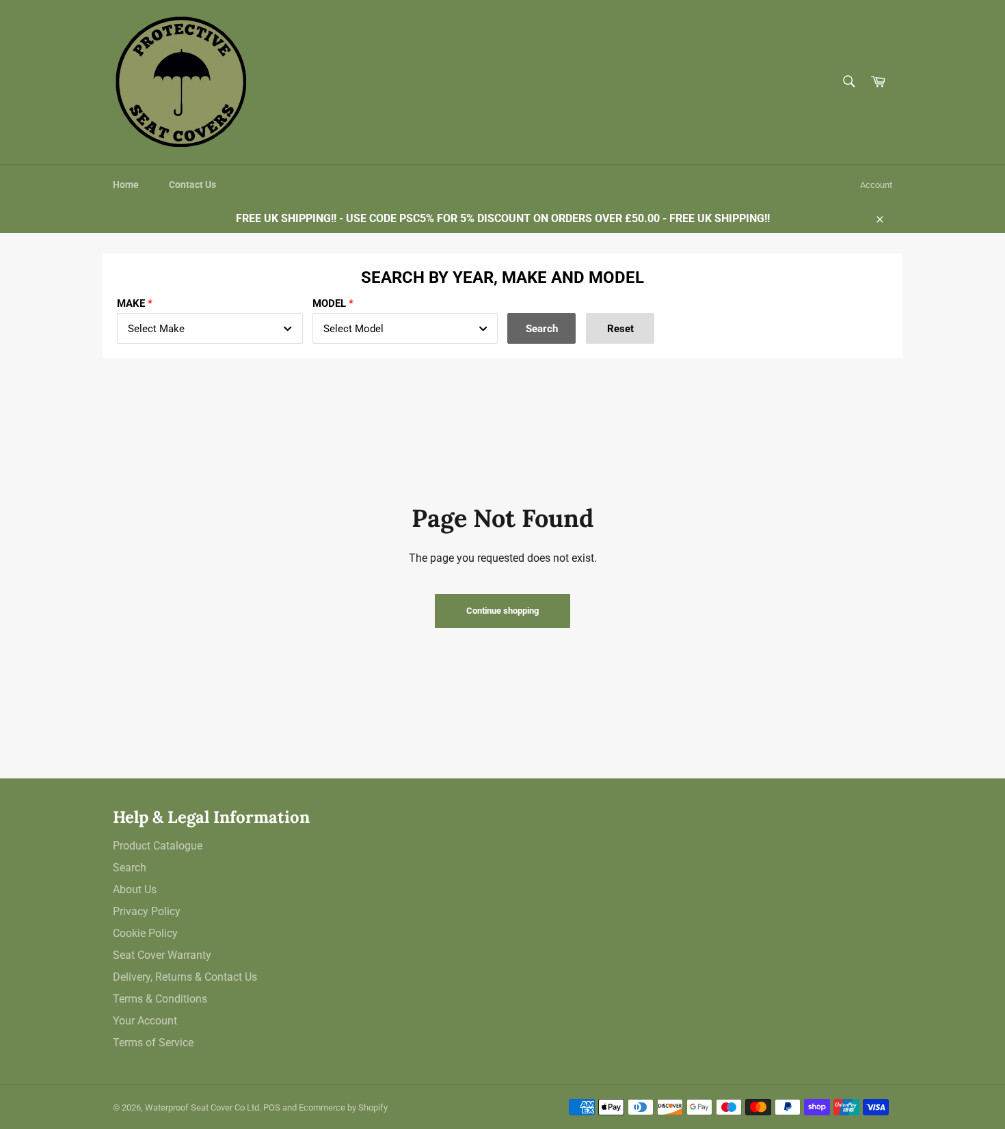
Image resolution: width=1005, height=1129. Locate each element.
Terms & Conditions (160, 998)
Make (131, 303)
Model (329, 303)
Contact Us (192, 184)
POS (271, 1107)
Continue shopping (502, 611)
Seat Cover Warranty (162, 955)
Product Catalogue (157, 845)
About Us (135, 889)
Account (876, 185)
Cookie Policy (145, 933)
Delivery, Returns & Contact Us (185, 976)
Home (126, 184)
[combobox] (210, 328)
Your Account (145, 1020)
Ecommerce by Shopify (343, 1107)
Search (129, 867)
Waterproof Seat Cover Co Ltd (202, 1107)
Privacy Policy (146, 911)
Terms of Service (153, 1042)
